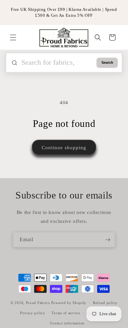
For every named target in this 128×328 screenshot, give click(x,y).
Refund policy (105, 303)
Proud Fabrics (38, 303)
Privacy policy (32, 313)
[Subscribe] (107, 239)
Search (107, 63)
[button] (13, 37)
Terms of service (66, 313)
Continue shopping (64, 147)
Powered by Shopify (69, 303)
